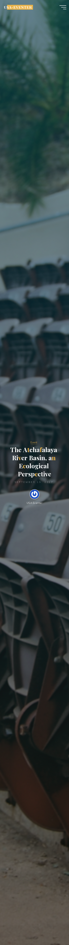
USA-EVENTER (18, 7)
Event (33, 442)
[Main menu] (62, 7)
